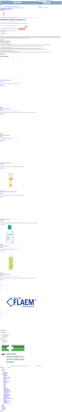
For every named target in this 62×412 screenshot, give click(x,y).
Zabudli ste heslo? (40, 7)
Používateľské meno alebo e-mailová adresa (45, 0)
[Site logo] (6, 3)
